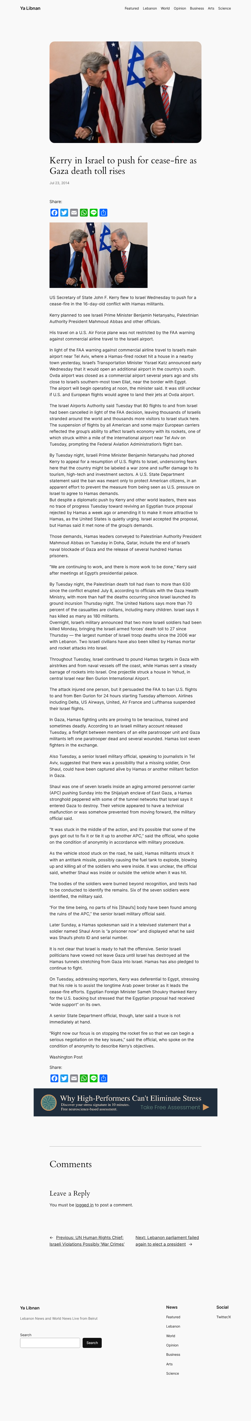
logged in (84, 1204)
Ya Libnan (30, 8)
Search (25, 1335)
